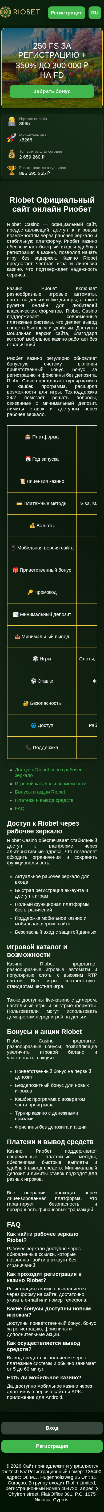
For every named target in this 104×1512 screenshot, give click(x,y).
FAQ (20, 808)
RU (95, 13)
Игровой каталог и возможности (50, 783)
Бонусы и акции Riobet (40, 792)
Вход (52, 1428)
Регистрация (67, 13)
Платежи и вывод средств (44, 800)
